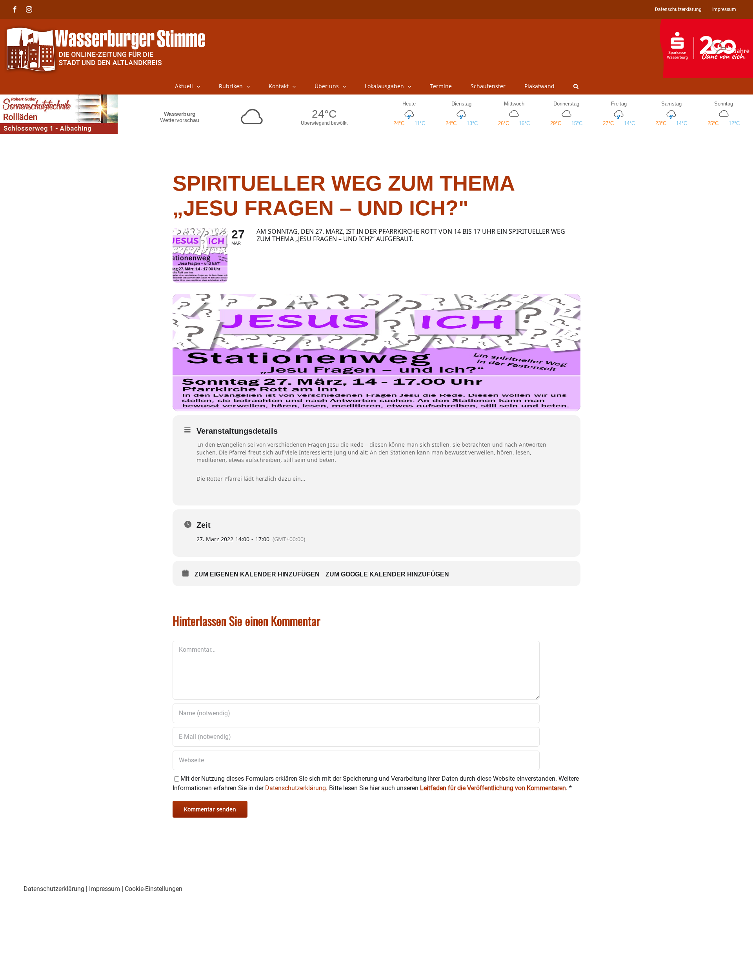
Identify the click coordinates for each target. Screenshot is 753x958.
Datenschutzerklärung (54, 889)
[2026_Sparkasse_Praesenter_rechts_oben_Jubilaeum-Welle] (706, 23)
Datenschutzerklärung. (296, 788)
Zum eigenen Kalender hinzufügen (257, 574)
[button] (576, 86)
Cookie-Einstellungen (153, 889)
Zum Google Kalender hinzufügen (387, 574)
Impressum (104, 889)
